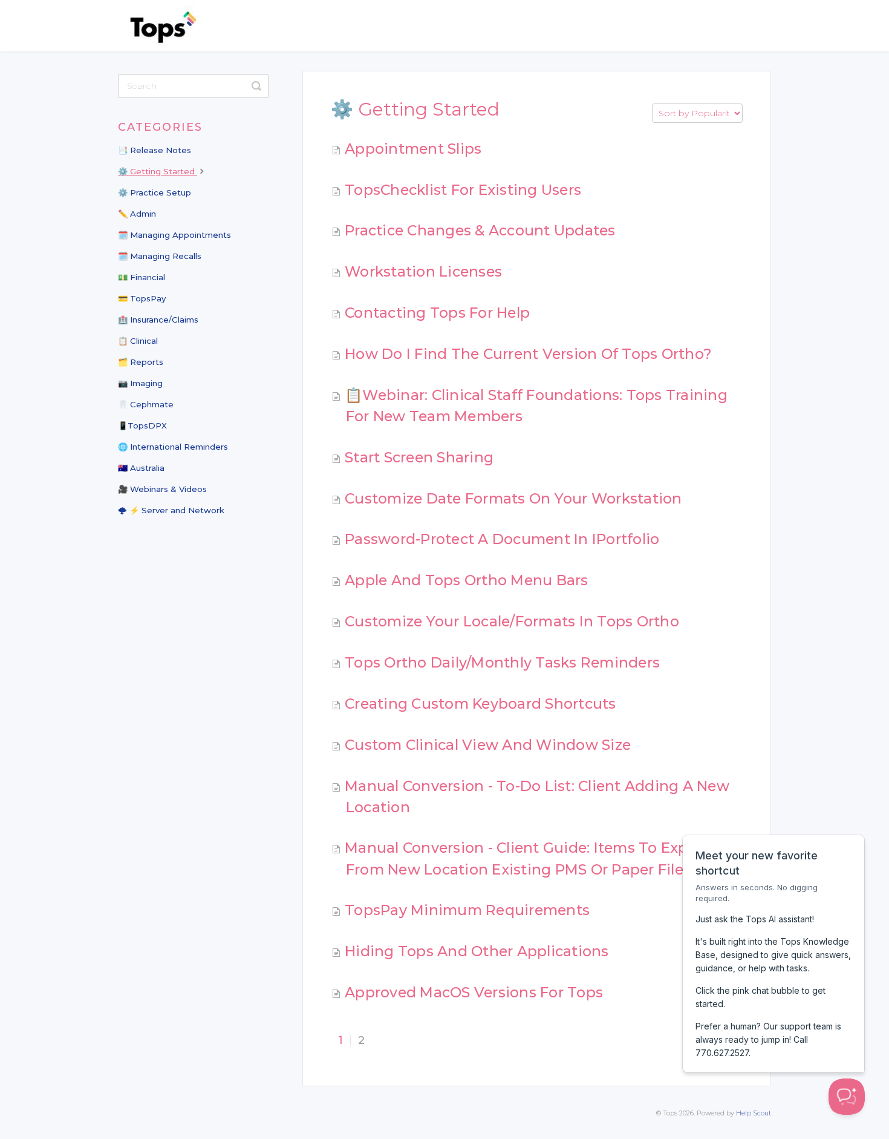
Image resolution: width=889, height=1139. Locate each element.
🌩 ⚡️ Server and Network (171, 510)
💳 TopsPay (142, 298)
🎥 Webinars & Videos (162, 489)
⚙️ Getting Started (157, 171)
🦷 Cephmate (146, 404)
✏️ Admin (137, 213)
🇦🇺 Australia (141, 468)
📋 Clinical (138, 341)
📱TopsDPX (142, 425)
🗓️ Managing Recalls (159, 256)
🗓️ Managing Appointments (174, 235)
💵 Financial (141, 277)
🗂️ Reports (140, 362)
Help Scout (753, 1113)
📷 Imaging (140, 383)
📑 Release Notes (154, 150)
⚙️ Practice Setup (154, 192)
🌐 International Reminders (173, 446)
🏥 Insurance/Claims (158, 319)
